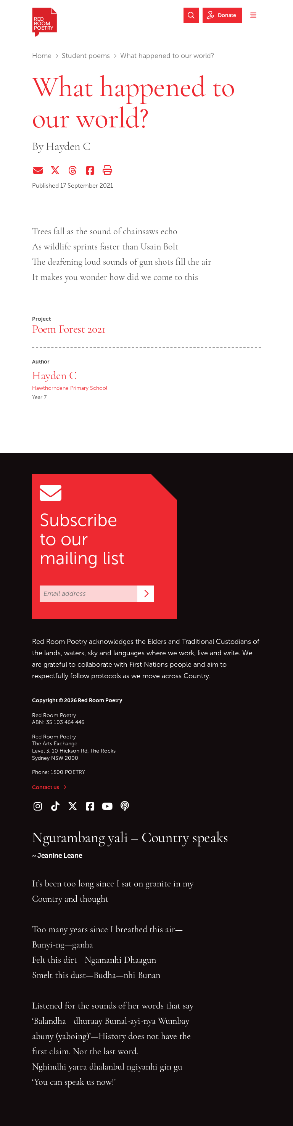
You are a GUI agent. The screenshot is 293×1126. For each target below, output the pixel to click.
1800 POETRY (68, 772)
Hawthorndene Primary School (69, 388)
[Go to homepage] (44, 22)
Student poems (86, 56)
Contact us (45, 787)
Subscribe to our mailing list (82, 539)
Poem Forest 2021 (68, 329)
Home (42, 56)
